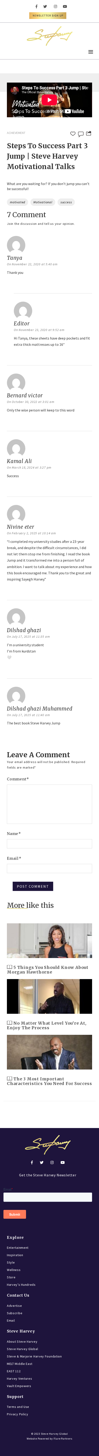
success (66, 202)
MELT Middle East (19, 1364)
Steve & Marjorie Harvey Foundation (34, 1356)
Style (11, 1262)
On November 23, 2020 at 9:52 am (39, 330)
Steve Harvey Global (22, 1349)
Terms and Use (18, 1407)
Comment (18, 779)
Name (14, 833)
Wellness (14, 1270)
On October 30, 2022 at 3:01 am (30, 402)
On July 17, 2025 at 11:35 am (28, 636)
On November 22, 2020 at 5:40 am (32, 264)
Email (14, 858)
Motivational (42, 202)
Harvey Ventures (19, 1378)
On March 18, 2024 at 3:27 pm (29, 467)
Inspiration (15, 1255)
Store (11, 1277)
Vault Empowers (19, 1386)
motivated (17, 202)
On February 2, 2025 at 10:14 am (31, 533)
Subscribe (14, 1313)
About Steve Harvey (22, 1341)
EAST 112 (14, 1371)
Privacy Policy (17, 1414)
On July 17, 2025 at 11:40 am (28, 715)
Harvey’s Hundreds (21, 1285)
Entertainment (18, 1248)
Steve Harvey (21, 1331)
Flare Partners (63, 1438)
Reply (12, 284)
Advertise (14, 1306)
